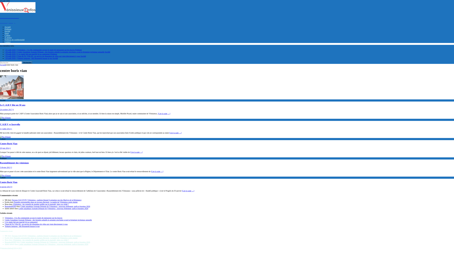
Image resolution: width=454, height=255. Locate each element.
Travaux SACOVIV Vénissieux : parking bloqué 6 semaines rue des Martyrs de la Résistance (46, 200)
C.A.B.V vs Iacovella (10, 124)
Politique (8, 29)
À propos (8, 38)
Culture (7, 35)
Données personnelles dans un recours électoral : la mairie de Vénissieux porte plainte (46, 202)
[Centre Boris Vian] (5, 137)
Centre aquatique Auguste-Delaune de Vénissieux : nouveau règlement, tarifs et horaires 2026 (55, 206)
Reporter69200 (10, 206)
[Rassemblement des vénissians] (5, 156)
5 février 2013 (5, 167)
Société (7, 31)
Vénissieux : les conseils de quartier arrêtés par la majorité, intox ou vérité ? (41, 204)
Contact (8, 42)
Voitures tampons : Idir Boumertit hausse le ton (22, 226)
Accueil (8, 27)
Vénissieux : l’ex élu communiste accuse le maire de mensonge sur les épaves (33, 218)
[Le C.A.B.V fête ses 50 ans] (12, 98)
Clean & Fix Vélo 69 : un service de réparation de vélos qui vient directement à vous (36, 224)
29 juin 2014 (4, 148)
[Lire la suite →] (164, 114)
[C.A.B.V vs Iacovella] (5, 118)
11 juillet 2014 (5, 129)
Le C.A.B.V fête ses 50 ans (12, 105)
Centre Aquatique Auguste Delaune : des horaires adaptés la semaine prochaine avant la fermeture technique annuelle (48, 220)
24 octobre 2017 (6, 110)
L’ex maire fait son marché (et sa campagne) (21, 222)
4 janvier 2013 (5, 187)
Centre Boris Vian (8, 143)
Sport (7, 33)
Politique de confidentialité (15, 40)
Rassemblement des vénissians (14, 163)
